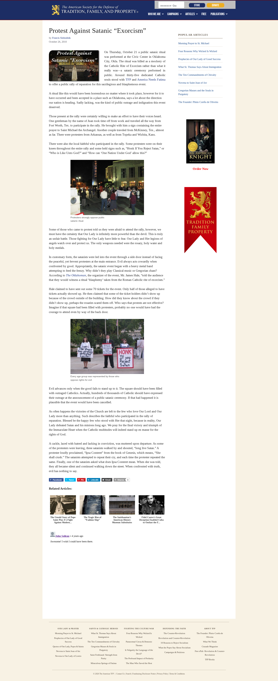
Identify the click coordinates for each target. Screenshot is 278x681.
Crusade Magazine (210, 646)
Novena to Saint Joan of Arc (192, 82)
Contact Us (120, 674)
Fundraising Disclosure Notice (144, 674)
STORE (197, 5)
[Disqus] (107, 570)
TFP (128, 79)
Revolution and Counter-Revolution (174, 638)
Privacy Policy (162, 674)
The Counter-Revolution (174, 633)
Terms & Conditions (177, 674)
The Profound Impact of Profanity (139, 658)
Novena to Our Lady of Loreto (68, 656)
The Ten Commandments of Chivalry (197, 75)
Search (128, 674)
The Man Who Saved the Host (139, 663)
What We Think (210, 641)
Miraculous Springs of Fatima (103, 663)
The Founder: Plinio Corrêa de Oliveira (198, 102)
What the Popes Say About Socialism (174, 647)
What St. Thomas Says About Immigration (199, 67)
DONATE (215, 5)
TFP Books (210, 659)
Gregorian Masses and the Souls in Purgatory (195, 92)
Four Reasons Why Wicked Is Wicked (197, 51)
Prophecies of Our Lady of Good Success (199, 59)
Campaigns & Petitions (174, 652)
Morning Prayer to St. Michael (193, 43)
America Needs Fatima (151, 79)
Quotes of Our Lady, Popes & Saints (68, 646)
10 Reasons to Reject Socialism (174, 643)
